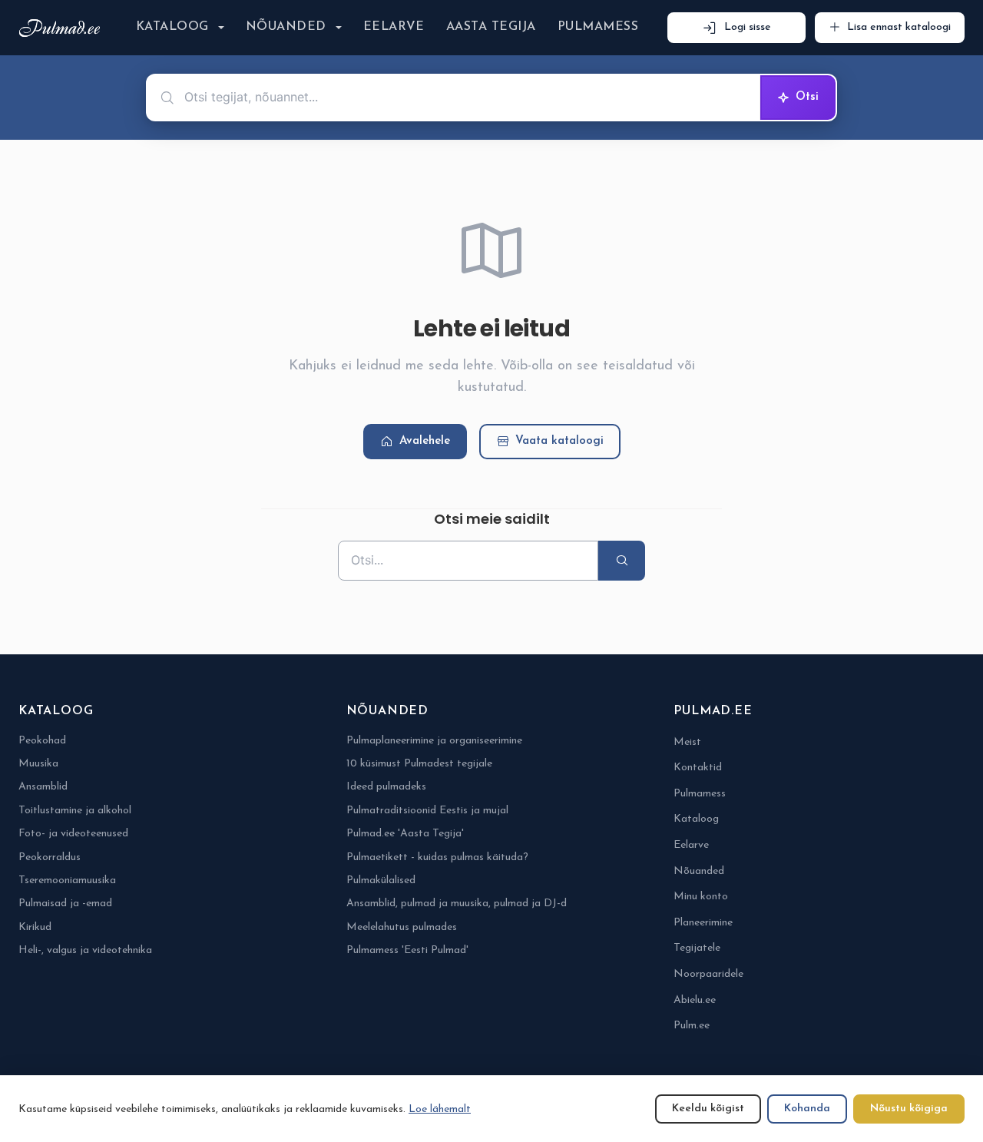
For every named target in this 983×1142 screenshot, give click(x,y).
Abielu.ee (695, 1000)
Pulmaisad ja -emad (65, 903)
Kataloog (172, 27)
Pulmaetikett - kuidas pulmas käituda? (437, 857)
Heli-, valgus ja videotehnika (85, 950)
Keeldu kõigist (708, 1108)
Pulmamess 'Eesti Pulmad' (407, 950)
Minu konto (701, 896)
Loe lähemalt (440, 1109)
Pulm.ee (692, 1025)
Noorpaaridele (708, 974)
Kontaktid (698, 767)
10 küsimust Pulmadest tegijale (419, 764)
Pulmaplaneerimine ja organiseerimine (434, 740)
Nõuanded (286, 27)
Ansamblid (43, 787)
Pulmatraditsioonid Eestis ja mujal (427, 810)
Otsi (807, 97)
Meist (687, 742)
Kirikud (34, 927)
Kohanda (807, 1108)
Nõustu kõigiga (909, 1108)
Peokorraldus (49, 857)
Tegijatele (697, 948)
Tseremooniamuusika (67, 880)
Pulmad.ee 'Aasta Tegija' (405, 833)
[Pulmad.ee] (62, 28)
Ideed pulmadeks (386, 787)
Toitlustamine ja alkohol (74, 810)
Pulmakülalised (380, 880)
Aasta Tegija (491, 27)
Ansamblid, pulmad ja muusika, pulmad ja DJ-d (456, 903)
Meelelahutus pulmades (401, 927)
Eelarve (394, 27)
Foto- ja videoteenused (73, 833)
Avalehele (424, 441)
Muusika (38, 764)
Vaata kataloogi (559, 441)
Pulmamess (598, 27)
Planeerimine (703, 922)
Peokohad (42, 740)
